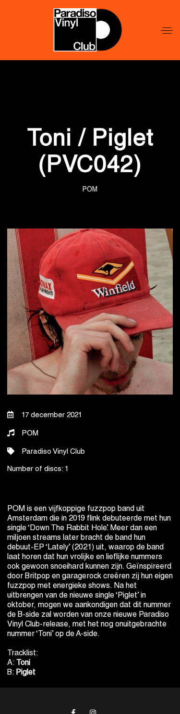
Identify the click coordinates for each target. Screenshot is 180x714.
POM (90, 190)
